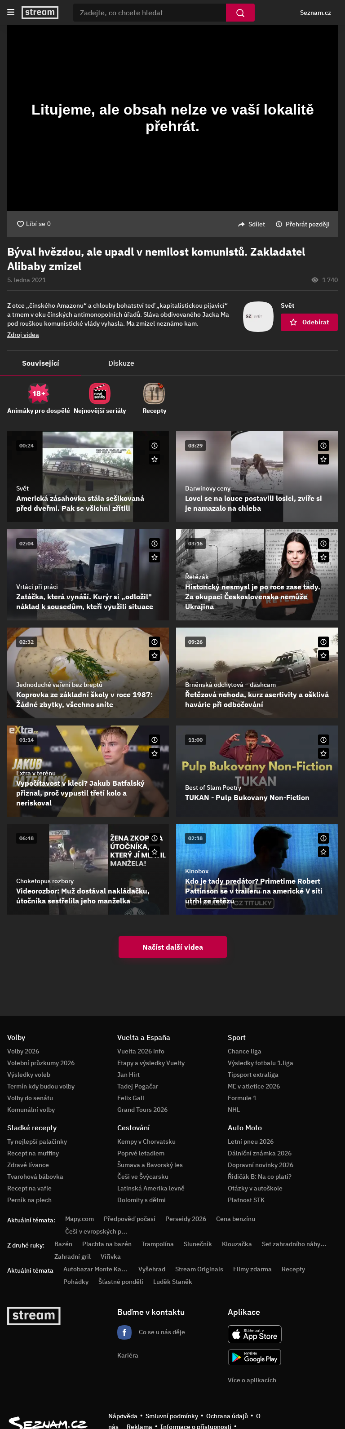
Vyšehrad (151, 1269)
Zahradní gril (72, 1256)
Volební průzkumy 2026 (41, 1063)
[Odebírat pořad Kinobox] (323, 851)
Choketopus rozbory (45, 881)
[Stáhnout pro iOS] (255, 1334)
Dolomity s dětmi (141, 1200)
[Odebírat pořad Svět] (154, 459)
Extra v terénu (36, 773)
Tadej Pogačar (137, 1086)
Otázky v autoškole (255, 1188)
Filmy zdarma (252, 1269)
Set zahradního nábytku (296, 1244)
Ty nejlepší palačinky (37, 1141)
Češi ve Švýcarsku (142, 1176)
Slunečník (198, 1244)
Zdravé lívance (28, 1165)
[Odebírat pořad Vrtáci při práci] (154, 557)
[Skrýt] (323, 266)
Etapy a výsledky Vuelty (151, 1063)
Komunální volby (31, 1110)
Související (40, 362)
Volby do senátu (30, 1098)
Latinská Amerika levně (151, 1188)
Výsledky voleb (28, 1075)
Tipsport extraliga (253, 1075)
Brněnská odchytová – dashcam (230, 685)
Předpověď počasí (129, 1219)
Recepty (293, 1269)
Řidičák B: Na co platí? (260, 1176)
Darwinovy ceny (207, 488)
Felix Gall (130, 1098)
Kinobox (196, 871)
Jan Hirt (128, 1075)
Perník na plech (29, 1200)
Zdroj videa (23, 335)
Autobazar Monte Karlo (96, 1269)
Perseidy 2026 (185, 1219)
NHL (234, 1110)
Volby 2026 (23, 1051)
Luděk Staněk (172, 1282)
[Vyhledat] (240, 13)
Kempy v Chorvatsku (146, 1141)
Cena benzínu (235, 1219)
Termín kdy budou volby (41, 1086)
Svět (22, 488)
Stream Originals (199, 1269)
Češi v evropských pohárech (105, 1231)
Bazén (63, 1244)
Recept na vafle (29, 1188)
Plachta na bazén (107, 1244)
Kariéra (127, 1355)
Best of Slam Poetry (213, 787)
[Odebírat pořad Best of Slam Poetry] (323, 753)
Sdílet (256, 224)
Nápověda (122, 1416)
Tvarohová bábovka (35, 1176)
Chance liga (244, 1051)
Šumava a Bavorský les (150, 1165)
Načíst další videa (172, 946)
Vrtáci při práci (37, 587)
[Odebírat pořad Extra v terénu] (154, 753)
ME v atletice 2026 (254, 1086)
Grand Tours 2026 (142, 1110)
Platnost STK (246, 1200)
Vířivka (111, 1256)
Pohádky (75, 1282)
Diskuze (121, 362)
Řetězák (197, 577)
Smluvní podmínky (172, 1416)
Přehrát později (308, 224)
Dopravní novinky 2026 (260, 1165)
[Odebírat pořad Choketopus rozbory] (154, 851)
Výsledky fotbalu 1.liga (260, 1063)
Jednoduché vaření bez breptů (59, 685)
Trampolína (158, 1244)
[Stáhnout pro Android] (255, 1357)
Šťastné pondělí (120, 1282)
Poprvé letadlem (140, 1153)
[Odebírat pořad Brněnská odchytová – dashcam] (323, 655)
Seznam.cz (315, 12)
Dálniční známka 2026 (260, 1153)
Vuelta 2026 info (140, 1051)
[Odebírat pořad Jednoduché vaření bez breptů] (154, 655)
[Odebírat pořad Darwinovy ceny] (323, 459)
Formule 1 (242, 1098)
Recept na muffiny (33, 1153)
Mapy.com (79, 1219)
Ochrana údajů (227, 1416)
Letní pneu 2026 (251, 1141)
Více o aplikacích (252, 1380)
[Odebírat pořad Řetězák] (323, 557)
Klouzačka (237, 1244)
